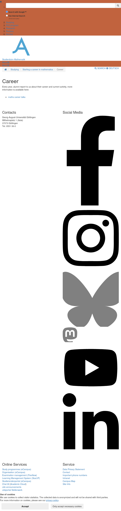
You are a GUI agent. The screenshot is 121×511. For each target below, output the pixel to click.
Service (9, 34)
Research (10, 28)
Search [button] (101, 68)
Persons (10, 31)
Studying (10, 22)
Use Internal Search (16, 16)
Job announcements (11, 486)
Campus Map (69, 481)
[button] (5, 62)
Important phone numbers (75, 475)
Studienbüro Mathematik (13, 59)
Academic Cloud (18, 484)
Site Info (66, 484)
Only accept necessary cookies (67, 506)
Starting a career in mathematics (38, 69)
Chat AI (5, 484)
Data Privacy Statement (74, 469)
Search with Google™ (17, 12)
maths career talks (16, 96)
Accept (25, 506)
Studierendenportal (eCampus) (16, 481)
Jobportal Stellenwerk (12, 489)
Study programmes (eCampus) (16, 469)
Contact (66, 472)
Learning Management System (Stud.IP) (21, 478)
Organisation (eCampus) (13, 472)
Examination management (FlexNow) (19, 475)
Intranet (66, 478)
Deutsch (113, 68)
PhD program (12, 25)
